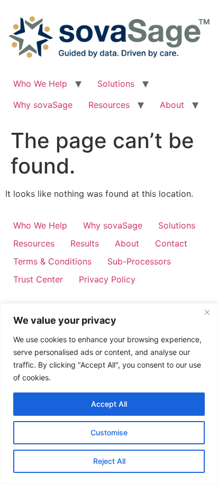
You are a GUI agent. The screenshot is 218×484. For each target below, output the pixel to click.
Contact (171, 243)
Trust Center (38, 279)
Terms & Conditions (52, 261)
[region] (109, 393)
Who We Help (40, 83)
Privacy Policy (107, 279)
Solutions (115, 83)
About (172, 104)
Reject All (109, 460)
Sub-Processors (139, 261)
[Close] (207, 312)
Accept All (109, 403)
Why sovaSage (42, 104)
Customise (109, 432)
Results (84, 243)
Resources (109, 104)
